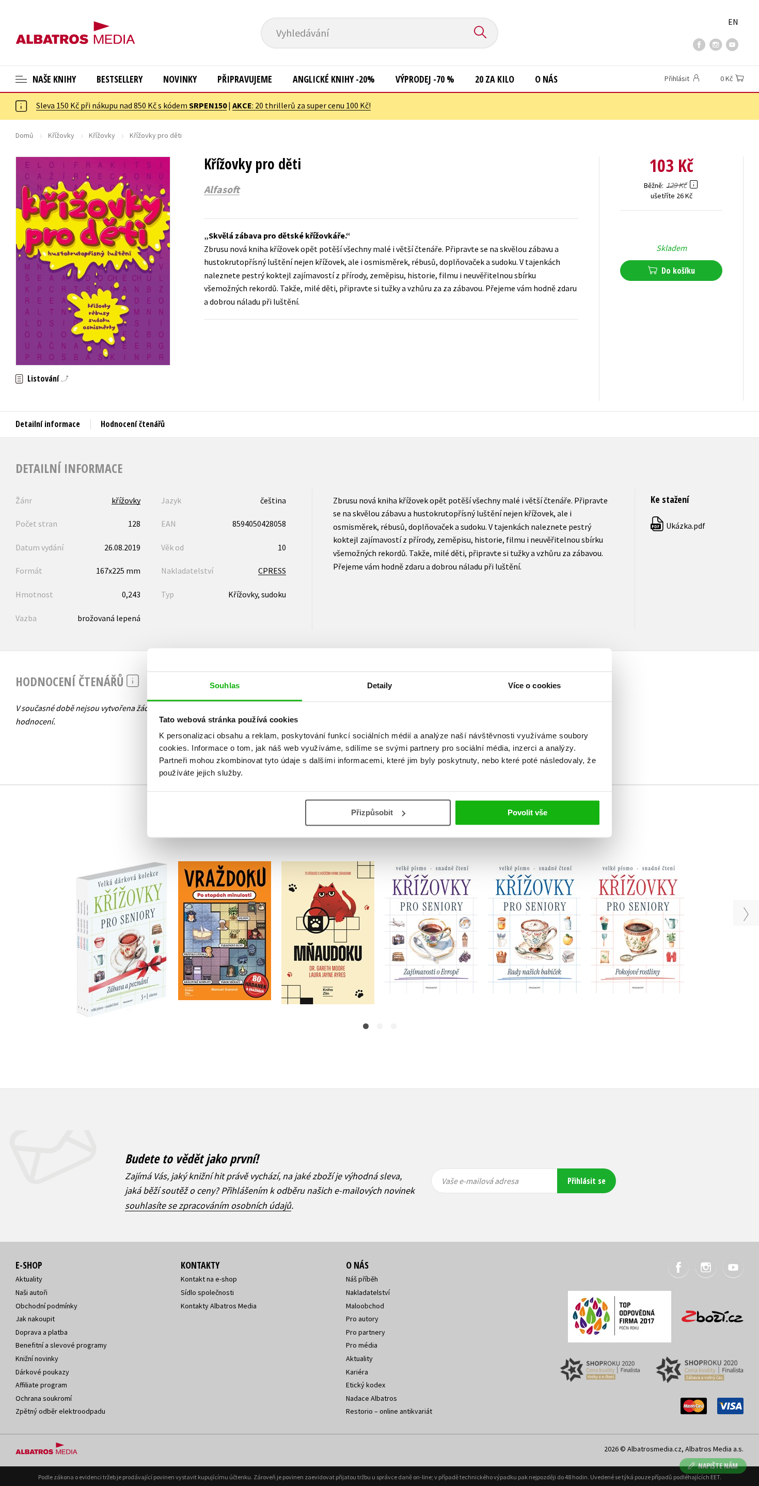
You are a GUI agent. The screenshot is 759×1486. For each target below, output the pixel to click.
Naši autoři (31, 1292)
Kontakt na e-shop (209, 1279)
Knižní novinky (36, 1358)
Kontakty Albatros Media (219, 1305)
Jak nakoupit (35, 1318)
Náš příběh (362, 1279)
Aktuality (28, 1279)
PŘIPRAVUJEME (244, 79)
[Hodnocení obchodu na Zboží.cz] (707, 1313)
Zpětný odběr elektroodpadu (60, 1411)
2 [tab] (380, 1026)
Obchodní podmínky (46, 1305)
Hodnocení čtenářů (133, 424)
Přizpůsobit (372, 812)
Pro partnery (365, 1332)
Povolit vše (527, 812)
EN (733, 22)
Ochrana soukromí (43, 1398)
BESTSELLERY (120, 79)
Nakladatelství (368, 1292)
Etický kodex (365, 1384)
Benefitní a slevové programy (61, 1345)
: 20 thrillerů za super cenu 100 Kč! (301, 105)
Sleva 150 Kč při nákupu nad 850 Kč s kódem (131, 105)
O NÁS (546, 79)
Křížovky (61, 135)
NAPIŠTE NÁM (718, 1466)
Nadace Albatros (371, 1398)
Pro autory (362, 1318)
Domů (24, 135)
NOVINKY (180, 79)
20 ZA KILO (494, 79)
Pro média (361, 1345)
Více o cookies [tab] (534, 685)
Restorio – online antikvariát (389, 1411)
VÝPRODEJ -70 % (425, 79)
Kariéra (357, 1372)
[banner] (75, 24)
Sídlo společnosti (207, 1292)
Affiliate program (41, 1384)
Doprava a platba (41, 1332)
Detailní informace (47, 424)
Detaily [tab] (379, 685)
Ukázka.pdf (678, 525)
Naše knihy (53, 79)
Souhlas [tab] (225, 685)
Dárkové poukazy (42, 1372)
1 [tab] (366, 1026)
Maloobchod (365, 1305)
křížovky (126, 500)
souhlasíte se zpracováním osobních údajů (208, 1205)
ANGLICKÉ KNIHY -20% (334, 79)
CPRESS (272, 570)
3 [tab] (394, 1026)
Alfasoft (222, 189)
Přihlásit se (586, 1181)
